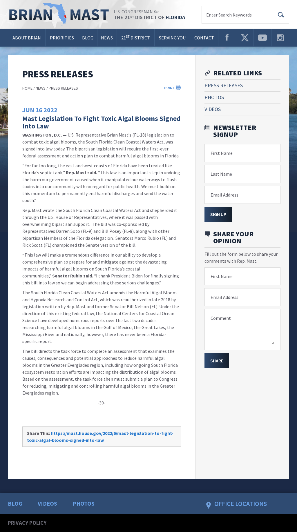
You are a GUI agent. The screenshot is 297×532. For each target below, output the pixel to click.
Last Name (221, 174)
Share (216, 361)
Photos (214, 97)
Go (281, 15)
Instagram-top (280, 37)
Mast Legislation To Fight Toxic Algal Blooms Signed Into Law (101, 122)
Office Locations (240, 504)
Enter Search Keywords (229, 15)
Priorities (62, 38)
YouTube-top (262, 37)
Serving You (172, 38)
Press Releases (63, 88)
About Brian (26, 38)
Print (169, 87)
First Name (222, 153)
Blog (87, 38)
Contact (204, 38)
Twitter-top (244, 37)
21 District (135, 37)
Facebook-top (227, 37)
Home (27, 88)
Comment (221, 318)
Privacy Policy (27, 522)
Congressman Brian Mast (61, 14)
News (107, 38)
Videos (212, 109)
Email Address (224, 195)
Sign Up (218, 214)
